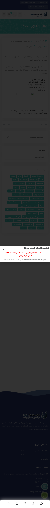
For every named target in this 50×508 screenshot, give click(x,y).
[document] (25, 254)
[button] (3, 249)
